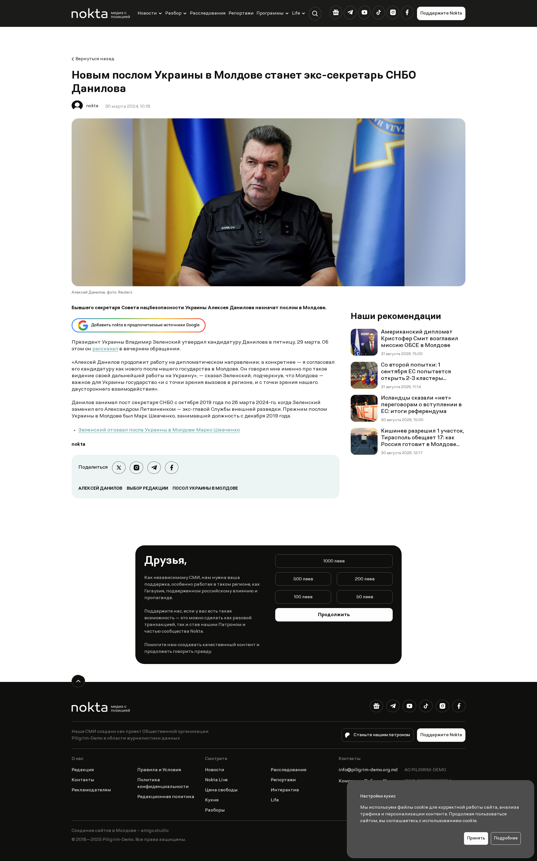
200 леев (365, 579)
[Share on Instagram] (136, 467)
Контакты (83, 780)
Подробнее (506, 838)
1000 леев (334, 561)
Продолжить (334, 615)
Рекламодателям (91, 790)
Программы (270, 13)
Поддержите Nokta (441, 13)
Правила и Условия (159, 770)
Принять (476, 838)
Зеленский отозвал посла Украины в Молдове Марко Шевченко (159, 430)
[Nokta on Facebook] (407, 12)
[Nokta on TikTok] (378, 12)
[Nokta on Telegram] (350, 12)
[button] (315, 13)
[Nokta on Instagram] (392, 12)
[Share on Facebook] (171, 467)
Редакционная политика (165, 797)
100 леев (303, 597)
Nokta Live (216, 780)
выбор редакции (147, 488)
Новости (147, 13)
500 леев (303, 579)
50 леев (364, 597)
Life (296, 13)
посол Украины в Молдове (205, 488)
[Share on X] (118, 467)
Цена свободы (221, 790)
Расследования (208, 13)
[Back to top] (78, 681)
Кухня (212, 800)
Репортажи (241, 13)
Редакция (83, 770)
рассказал (105, 349)
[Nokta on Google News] (335, 12)
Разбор (173, 13)
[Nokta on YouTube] (364, 12)
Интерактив (285, 790)
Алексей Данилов (100, 488)
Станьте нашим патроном (382, 735)
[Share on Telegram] (154, 467)
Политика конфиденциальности (163, 783)
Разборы (215, 810)
